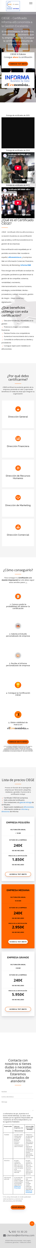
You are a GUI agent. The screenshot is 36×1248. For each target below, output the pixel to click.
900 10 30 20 (19, 1231)
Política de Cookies (25, 1242)
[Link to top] (32, 1223)
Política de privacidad (16, 1240)
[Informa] (17, 78)
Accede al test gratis (18, 874)
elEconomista (29, 807)
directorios (6, 811)
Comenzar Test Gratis (18, 64)
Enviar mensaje (18, 1207)
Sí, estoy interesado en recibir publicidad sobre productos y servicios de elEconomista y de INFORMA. (17, 1199)
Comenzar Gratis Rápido (18, 742)
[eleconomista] (17, 84)
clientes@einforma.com (20, 1235)
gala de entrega (26, 802)
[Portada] (17, 6)
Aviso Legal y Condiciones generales (18, 1241)
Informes (24, 809)
